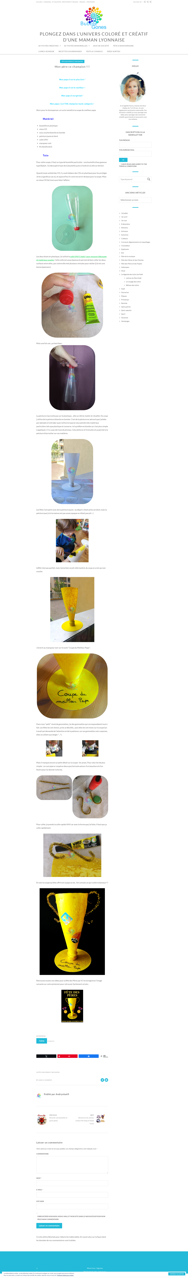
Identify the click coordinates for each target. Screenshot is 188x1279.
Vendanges (125, 321)
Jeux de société (101, 46)
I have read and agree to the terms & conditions (133, 165)
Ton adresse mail (126, 150)
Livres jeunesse (46, 51)
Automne (124, 235)
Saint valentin (126, 310)
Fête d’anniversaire (123, 46)
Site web (40, 1201)
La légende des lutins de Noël (132, 274)
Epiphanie (125, 249)
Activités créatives (49, 46)
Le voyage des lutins (133, 282)
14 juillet (124, 213)
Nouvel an (125, 292)
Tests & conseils (94, 51)
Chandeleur (125, 246)
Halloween (125, 267)
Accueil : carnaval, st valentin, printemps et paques (57, 2)
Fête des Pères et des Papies (72, 61)
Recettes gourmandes (70, 51)
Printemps (91, 2)
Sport (123, 314)
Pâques (82, 2)
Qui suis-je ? (137, 2)
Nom (38, 1178)
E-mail (39, 1190)
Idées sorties (113, 51)
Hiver (123, 271)
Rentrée (124, 303)
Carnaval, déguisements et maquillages (135, 242)
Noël (123, 289)
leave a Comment (45, 1080)
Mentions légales (95, 1268)
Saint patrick (126, 307)
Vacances (124, 318)
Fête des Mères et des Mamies (132, 260)
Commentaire (42, 1154)
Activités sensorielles (75, 46)
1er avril (124, 217)
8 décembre (125, 224)
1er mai (124, 220)
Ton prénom (124, 140)
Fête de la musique (128, 256)
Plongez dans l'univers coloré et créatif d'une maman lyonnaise (94, 36)
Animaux (124, 231)
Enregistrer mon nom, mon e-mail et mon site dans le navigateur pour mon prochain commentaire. (71, 1217)
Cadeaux (124, 238)
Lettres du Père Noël (133, 278)
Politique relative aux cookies (65, 1275)
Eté (122, 253)
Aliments (124, 228)
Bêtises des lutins (132, 285)
